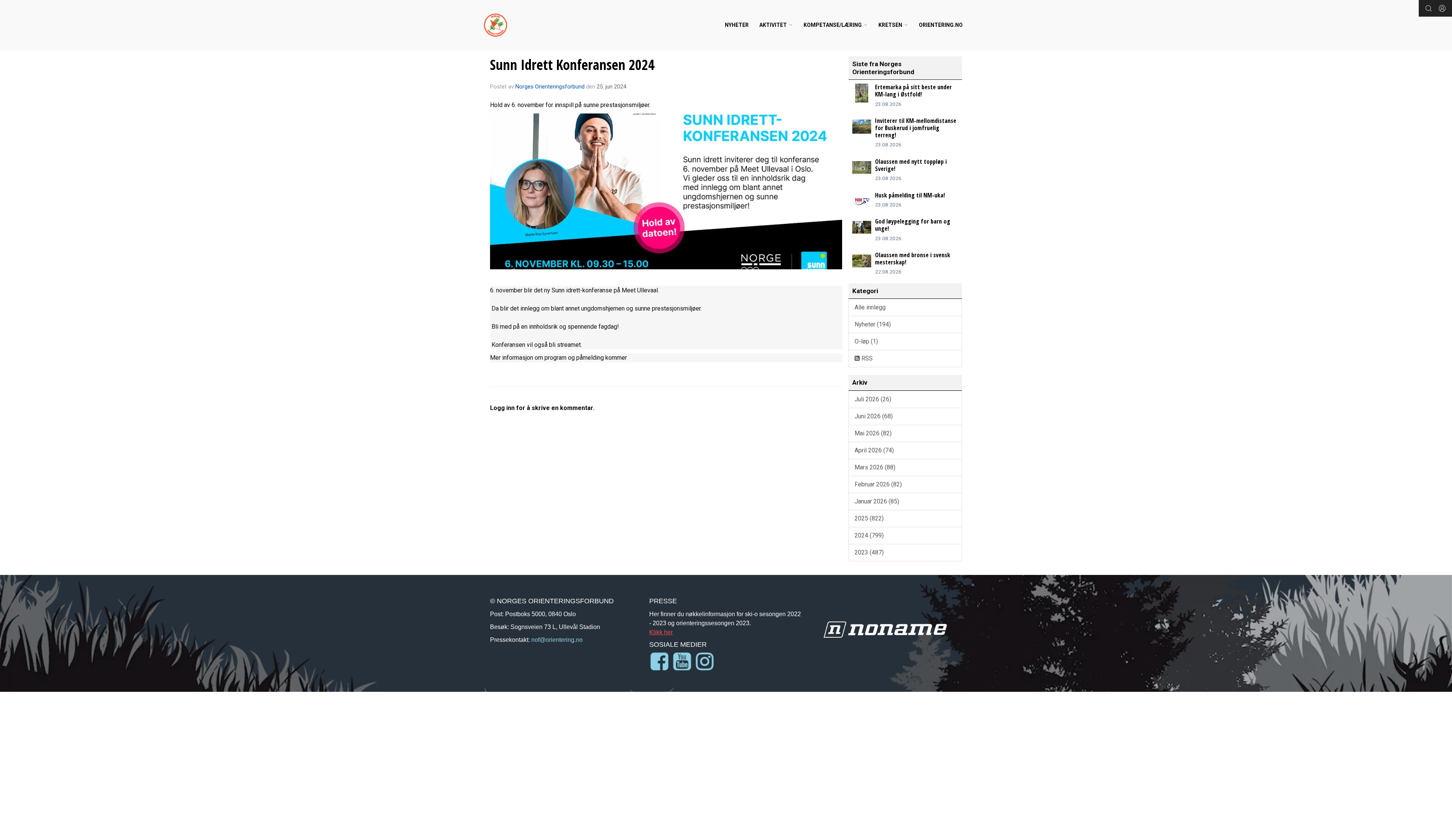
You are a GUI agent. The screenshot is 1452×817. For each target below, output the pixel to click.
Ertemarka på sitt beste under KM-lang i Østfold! (913, 90)
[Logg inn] (1442, 8)
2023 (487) (869, 552)
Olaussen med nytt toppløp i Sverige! (911, 165)
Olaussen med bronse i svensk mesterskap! (912, 258)
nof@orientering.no (557, 639)
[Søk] (1428, 8)
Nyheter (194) (873, 324)
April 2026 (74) (874, 450)
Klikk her (661, 632)
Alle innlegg (870, 307)
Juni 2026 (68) (874, 416)
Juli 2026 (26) (873, 399)
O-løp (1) (866, 341)
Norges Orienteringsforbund (550, 86)
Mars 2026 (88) (875, 467)
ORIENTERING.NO (941, 25)
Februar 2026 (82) (878, 484)
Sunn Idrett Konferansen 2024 (572, 64)
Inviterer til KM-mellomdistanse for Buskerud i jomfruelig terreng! (915, 127)
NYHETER (737, 25)
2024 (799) (869, 535)
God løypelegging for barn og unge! (912, 225)
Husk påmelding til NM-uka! (910, 195)
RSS (866, 358)
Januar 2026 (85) (877, 501)
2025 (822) (869, 518)
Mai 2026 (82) (873, 433)
